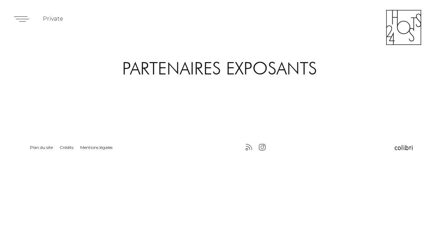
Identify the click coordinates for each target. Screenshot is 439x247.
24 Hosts (403, 27)
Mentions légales (96, 147)
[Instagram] (262, 147)
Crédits (66, 147)
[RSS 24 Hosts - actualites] (249, 147)
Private (53, 18)
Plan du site (41, 147)
